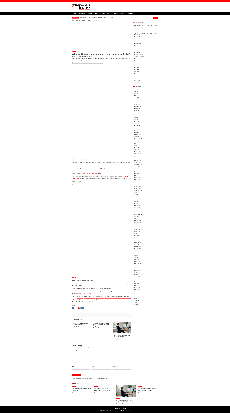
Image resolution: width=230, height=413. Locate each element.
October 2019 (137, 250)
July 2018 (136, 278)
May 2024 (136, 147)
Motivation (122, 13)
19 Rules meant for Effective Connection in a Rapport (85, 314)
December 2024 (137, 132)
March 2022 (137, 203)
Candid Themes (127, 410)
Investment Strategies (105, 13)
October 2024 (137, 136)
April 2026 (136, 97)
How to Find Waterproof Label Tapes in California (145, 36)
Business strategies (138, 54)
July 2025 (136, 117)
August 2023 (137, 166)
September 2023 (138, 164)
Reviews (73, 51)
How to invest (137, 60)
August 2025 (137, 115)
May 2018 (136, 283)
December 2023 (137, 158)
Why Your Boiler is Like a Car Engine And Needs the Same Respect (101, 325)
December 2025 (137, 106)
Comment (74, 350)
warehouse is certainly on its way (84, 293)
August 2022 (137, 192)
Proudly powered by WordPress (106, 410)
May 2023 (136, 173)
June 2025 (136, 119)
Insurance (136, 63)
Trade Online (137, 82)
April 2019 (136, 259)
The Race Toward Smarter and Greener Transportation (146, 31)
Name (73, 366)
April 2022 (136, 201)
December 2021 (137, 209)
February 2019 (137, 263)
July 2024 (136, 143)
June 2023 (136, 171)
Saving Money (131, 13)
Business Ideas (137, 47)
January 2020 (137, 244)
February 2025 (137, 128)
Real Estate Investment (139, 73)
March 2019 (137, 261)
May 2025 (136, 121)
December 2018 (137, 268)
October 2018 (137, 272)
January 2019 (137, 266)
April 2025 (136, 123)
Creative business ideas (139, 56)
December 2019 (137, 246)
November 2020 (137, 225)
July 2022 (136, 194)
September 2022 (138, 190)
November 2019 (137, 248)
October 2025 (137, 110)
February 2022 (137, 205)
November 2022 (137, 186)
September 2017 (138, 300)
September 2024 (138, 138)
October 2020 (137, 227)
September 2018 (138, 274)
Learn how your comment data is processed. (98, 378)
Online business (137, 71)
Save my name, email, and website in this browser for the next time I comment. (90, 371)
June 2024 (136, 145)
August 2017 (137, 302)
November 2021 (137, 212)
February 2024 (137, 153)
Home (74, 13)
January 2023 (137, 181)
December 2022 (137, 184)
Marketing (116, 13)
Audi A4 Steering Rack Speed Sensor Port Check (80, 324)
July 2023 (136, 168)
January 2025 (137, 130)
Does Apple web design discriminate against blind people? (116, 314)
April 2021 (136, 218)
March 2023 (137, 177)
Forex (96, 13)
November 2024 (137, 134)
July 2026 (136, 91)
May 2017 (136, 309)
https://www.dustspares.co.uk (90, 173)
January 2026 (137, 104)
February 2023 (137, 179)
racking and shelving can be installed (93, 168)
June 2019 (136, 257)
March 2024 (137, 151)
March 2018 (137, 287)
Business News (137, 52)
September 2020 (138, 229)
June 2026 (136, 93)
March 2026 (137, 99)
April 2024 (136, 149)
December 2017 (137, 294)
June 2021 (136, 216)
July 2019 (136, 255)
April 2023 (136, 175)
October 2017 (137, 298)
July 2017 (136, 304)
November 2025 (137, 108)
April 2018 (136, 285)
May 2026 (136, 95)
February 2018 (137, 289)
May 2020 (136, 235)
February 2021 (137, 220)
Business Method (138, 50)
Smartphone (137, 80)
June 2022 (136, 197)
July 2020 (136, 233)
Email (93, 366)
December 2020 (137, 222)
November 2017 (137, 296)
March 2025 (137, 125)
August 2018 (137, 276)
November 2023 (137, 160)
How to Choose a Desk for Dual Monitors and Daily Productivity (122, 337)
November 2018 (137, 270)
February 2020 (137, 242)
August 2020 (137, 231)
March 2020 (137, 240)
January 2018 (137, 291)
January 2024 (137, 156)
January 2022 (137, 207)
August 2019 (137, 253)
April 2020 (136, 237)
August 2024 (137, 140)
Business (90, 13)
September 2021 (138, 214)
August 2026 (137, 89)
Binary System (81, 13)
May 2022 (136, 199)
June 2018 (136, 281)
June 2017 (136, 306)
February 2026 (137, 102)
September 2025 (138, 112)
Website (115, 366)
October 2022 (137, 188)
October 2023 (137, 162)
